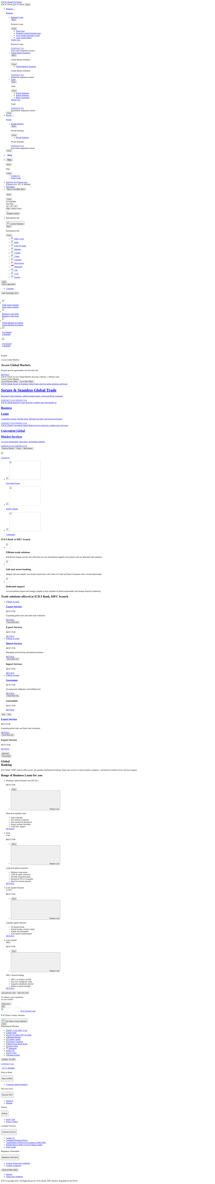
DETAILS (5, 375)
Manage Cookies (13, 213)
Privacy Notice (12, 1122)
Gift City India (20, 246)
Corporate (10, 289)
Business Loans (17, 17)
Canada (17, 253)
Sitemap (9, 1103)
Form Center (16, 178)
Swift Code (10, 1119)
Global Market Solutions (20, 53)
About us (9, 1101)
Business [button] (9, 9)
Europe (17, 277)
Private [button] (8, 115)
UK (15, 270)
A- (8, 206)
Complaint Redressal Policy (17, 1140)
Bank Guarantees (22, 98)
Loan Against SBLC (24, 38)
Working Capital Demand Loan (28, 33)
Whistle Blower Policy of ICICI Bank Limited (24, 1145)
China (16, 256)
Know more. (6, 1004)
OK (3, 1006)
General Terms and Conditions (18, 1163)
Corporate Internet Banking (16, 1084)
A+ (16, 206)
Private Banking (17, 124)
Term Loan (20, 31)
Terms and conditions (14, 1177)
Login (4, 282)
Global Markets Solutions (26, 66)
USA (16, 274)
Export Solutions (22, 93)
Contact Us (15, 176)
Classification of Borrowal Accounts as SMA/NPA (26, 1143)
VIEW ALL (16, 40)
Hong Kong (19, 263)
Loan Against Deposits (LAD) (28, 35)
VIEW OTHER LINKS (10, 1170)
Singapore (18, 267)
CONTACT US (17, 48)
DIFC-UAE (19, 239)
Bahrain (17, 249)
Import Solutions (22, 95)
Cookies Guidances (13, 1165)
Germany (18, 260)
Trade (13, 79)
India (16, 242)
